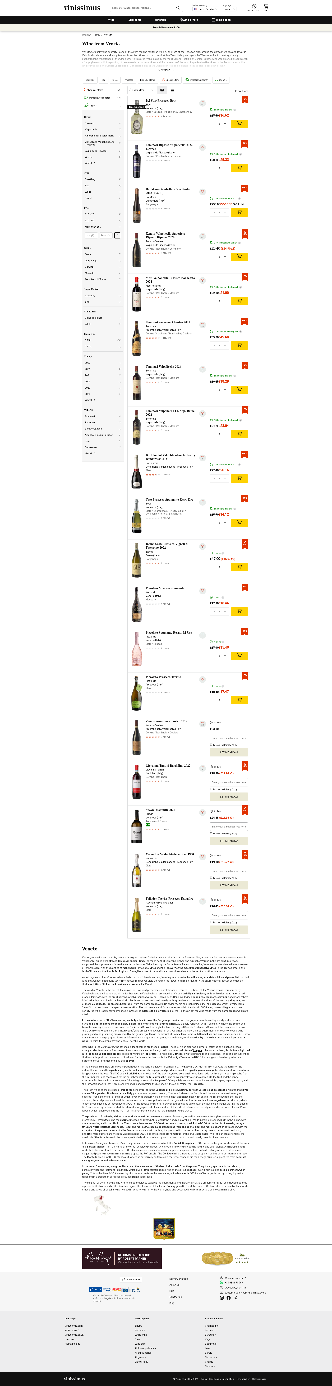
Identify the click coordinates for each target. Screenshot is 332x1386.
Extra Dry (103, 295)
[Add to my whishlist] (202, 147)
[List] (162, 90)
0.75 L (103, 340)
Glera (115, 80)
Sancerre (210, 1366)
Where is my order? (235, 1278)
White (103, 191)
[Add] (239, 124)
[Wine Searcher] (226, 1258)
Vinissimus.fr (72, 1330)
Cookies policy (259, 1379)
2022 (103, 362)
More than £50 (103, 226)
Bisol (103, 441)
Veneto (103, 157)
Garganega (103, 260)
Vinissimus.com (74, 1325)
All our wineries (143, 1352)
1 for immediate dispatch (227, 198)
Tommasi (103, 416)
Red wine (140, 1330)
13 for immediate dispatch (227, 420)
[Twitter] (236, 1298)
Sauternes (211, 1357)
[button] (254, 8)
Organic (223, 80)
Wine (111, 19)
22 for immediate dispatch (227, 331)
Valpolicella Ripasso (103, 150)
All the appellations (145, 1348)
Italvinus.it (70, 1339)
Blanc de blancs (147, 80)
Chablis (209, 1361)
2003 (103, 381)
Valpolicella (103, 129)
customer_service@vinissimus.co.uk (245, 1292)
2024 (103, 375)
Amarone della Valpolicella (103, 135)
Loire (207, 1348)
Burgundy (210, 1334)
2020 (103, 394)
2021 (103, 369)
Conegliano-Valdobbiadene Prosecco (103, 143)
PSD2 (97, 1290)
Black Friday (141, 1361)
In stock (218, 553)
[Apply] (117, 235)
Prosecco (128, 80)
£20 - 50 (103, 220)
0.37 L (103, 346)
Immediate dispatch (199, 80)
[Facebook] (229, 1298)
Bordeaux (210, 1330)
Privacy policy (243, 1379)
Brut (103, 301)
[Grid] (172, 90)
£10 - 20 (103, 214)
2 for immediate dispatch (227, 243)
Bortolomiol (103, 447)
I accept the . (225, 745)
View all (88, 163)
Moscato (103, 273)
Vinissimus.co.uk (74, 1334)
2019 (103, 387)
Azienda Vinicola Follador (103, 434)
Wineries (160, 19)
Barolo (208, 1352)
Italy (97, 35)
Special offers (172, 80)
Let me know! (229, 752)
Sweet (103, 198)
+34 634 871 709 (234, 1282)
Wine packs (223, 19)
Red (103, 80)
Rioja (207, 1339)
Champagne (212, 1325)
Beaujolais (210, 1343)
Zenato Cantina (103, 428)
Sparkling (134, 19)
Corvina (103, 266)
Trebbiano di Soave (103, 279)
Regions (86, 35)
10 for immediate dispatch (227, 154)
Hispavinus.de (72, 1343)
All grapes (140, 1357)
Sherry (138, 1325)
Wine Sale (140, 1343)
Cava (137, 1339)
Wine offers (190, 19)
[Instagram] (222, 1298)
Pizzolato (103, 422)
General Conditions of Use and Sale (217, 1379)
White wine (141, 1334)
